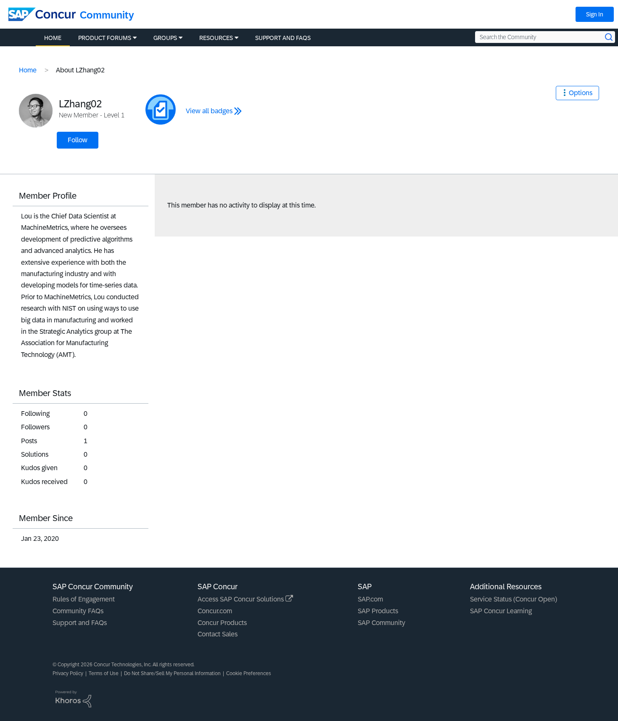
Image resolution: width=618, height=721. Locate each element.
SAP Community (381, 622)
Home (28, 70)
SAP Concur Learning (501, 611)
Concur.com (215, 611)
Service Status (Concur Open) (513, 599)
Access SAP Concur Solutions (241, 599)
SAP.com (370, 599)
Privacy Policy (68, 673)
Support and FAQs (80, 622)
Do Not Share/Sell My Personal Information (172, 673)
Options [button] (580, 92)
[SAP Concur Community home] (42, 14)
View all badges (209, 110)
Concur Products (222, 622)
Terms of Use (104, 673)
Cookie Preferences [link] (248, 673)
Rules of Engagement (84, 599)
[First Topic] (160, 109)
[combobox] (545, 37)
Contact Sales (218, 634)
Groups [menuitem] (165, 38)
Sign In (594, 14)
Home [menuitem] (52, 38)
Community (107, 15)
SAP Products (378, 611)
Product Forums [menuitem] (104, 38)
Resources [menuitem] (216, 38)
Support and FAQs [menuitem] (283, 38)
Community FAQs (78, 611)
